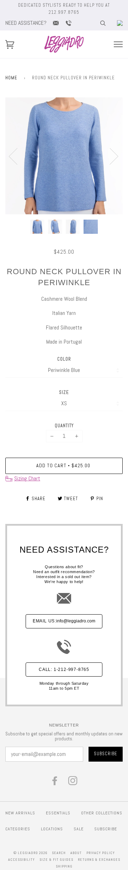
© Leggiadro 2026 (30, 853)
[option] (64, 155)
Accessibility (21, 859)
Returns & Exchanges (99, 859)
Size (64, 392)
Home (11, 78)
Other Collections (101, 813)
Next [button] (110, 156)
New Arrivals (20, 813)
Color (64, 359)
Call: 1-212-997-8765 (64, 669)
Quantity (64, 426)
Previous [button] (17, 156)
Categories (17, 829)
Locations (52, 829)
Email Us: (64, 620)
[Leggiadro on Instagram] (73, 783)
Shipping (64, 866)
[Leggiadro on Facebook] (55, 783)
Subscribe (105, 829)
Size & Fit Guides (56, 859)
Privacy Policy (100, 853)
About (76, 853)
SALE (79, 829)
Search (59, 853)
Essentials (58, 813)
